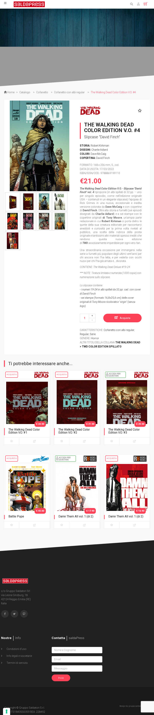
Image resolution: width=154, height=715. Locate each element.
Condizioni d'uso (16, 648)
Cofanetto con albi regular (119, 330)
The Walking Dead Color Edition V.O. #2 (74, 431)
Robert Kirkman (100, 145)
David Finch (103, 157)
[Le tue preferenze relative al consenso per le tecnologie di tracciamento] (6, 711)
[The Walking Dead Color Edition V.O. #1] (27, 411)
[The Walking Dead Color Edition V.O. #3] (127, 411)
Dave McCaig (98, 153)
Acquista (125, 318)
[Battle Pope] (27, 494)
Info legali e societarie (19, 655)
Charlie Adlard (99, 149)
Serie (93, 334)
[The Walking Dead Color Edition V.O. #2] (77, 411)
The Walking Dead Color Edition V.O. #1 (24, 431)
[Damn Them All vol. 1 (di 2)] (77, 494)
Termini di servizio (17, 662)
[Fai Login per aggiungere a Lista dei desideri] (139, 111)
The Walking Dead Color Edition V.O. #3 (124, 431)
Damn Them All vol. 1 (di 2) (75, 516)
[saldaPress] (29, 3)
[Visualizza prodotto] (34, 441)
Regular (84, 334)
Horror (95, 338)
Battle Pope (16, 516)
